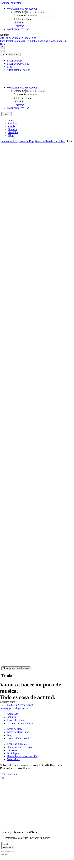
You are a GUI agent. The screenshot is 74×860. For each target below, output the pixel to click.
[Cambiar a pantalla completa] (9, 851)
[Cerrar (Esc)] (2, 851)
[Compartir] (6, 851)
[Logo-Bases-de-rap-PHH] (33, 81)
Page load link (9, 774)
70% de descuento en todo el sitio (18, 37)
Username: (19, 11)
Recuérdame (24, 19)
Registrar (19, 25)
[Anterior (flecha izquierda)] (2, 854)
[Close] (2, 778)
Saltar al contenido (11, 2)
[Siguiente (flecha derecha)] (6, 854)
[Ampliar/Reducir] (13, 851)
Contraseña (20, 15)
